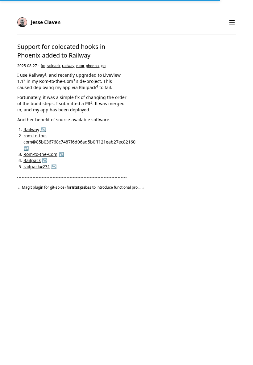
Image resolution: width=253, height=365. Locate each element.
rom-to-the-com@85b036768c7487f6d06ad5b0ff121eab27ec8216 (78, 139)
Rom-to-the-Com (40, 154)
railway (68, 65)
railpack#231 (36, 167)
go (103, 65)
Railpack (32, 160)
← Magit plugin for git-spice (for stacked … (53, 187)
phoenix (92, 65)
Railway (31, 129)
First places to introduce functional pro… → (108, 187)
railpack (53, 65)
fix (43, 65)
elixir (80, 65)
